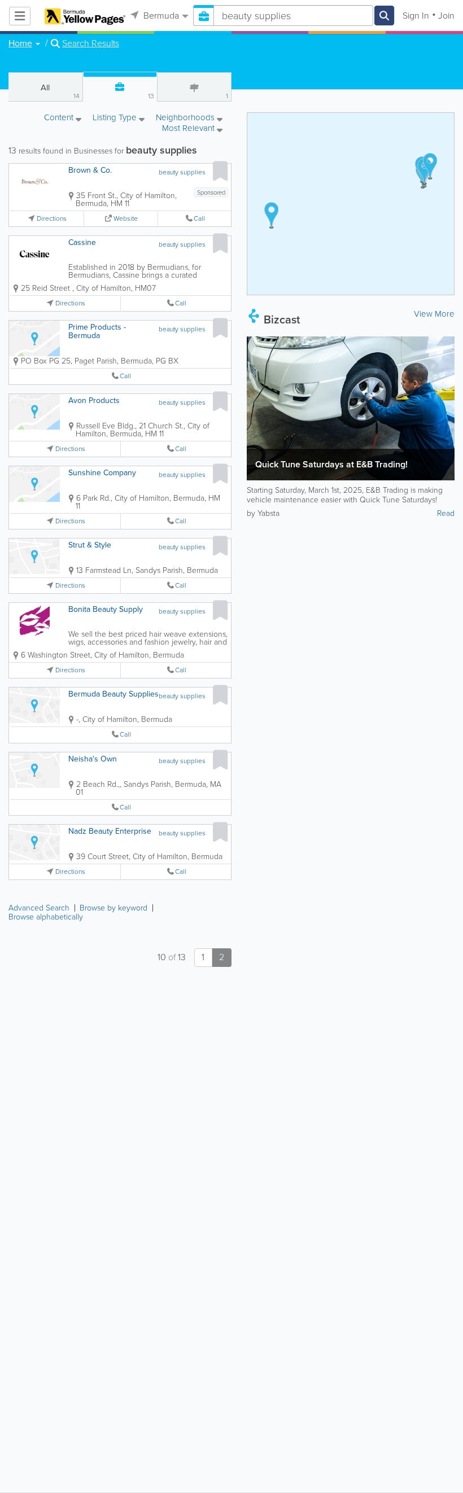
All (60, 91)
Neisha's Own (92, 759)
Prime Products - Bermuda (97, 331)
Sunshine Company (102, 473)
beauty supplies (182, 172)
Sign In (416, 15)
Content (60, 118)
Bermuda (160, 15)
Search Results (90, 43)
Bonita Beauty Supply (105, 609)
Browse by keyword (113, 908)
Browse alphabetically (45, 917)
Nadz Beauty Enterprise (109, 831)
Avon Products (94, 400)
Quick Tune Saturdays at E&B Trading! (331, 464)
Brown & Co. (90, 170)
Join (446, 15)
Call (199, 218)
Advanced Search (38, 908)
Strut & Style (89, 545)
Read (446, 513)
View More (434, 313)
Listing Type (116, 118)
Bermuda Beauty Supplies (113, 694)
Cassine (82, 242)
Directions (52, 218)
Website (125, 218)
